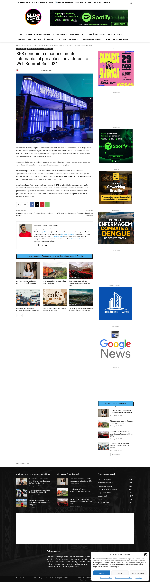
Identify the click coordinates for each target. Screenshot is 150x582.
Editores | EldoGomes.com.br (30, 70)
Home (18, 45)
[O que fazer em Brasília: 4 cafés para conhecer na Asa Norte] (55, 297)
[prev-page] (17, 315)
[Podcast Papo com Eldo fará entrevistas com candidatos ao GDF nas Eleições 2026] (21, 481)
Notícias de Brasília (47, 48)
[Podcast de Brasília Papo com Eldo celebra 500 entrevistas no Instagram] (21, 503)
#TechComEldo (75, 239)
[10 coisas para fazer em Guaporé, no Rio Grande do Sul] (55, 270)
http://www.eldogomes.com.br (42, 229)
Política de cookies (106, 578)
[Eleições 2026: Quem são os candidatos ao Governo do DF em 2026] (81, 270)
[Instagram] (38, 244)
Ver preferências (138, 573)
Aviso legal (139, 578)
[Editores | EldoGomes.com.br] (17, 70)
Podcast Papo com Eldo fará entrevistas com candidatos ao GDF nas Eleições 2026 (39, 481)
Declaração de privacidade (123, 578)
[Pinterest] (42, 204)
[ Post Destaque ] (27, 45)
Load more (115, 454)
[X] (37, 204)
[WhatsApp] (47, 204)
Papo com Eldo (57, 236)
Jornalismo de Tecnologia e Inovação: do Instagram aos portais (119, 446)
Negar (120, 573)
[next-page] (21, 315)
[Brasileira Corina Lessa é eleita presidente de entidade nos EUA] (28, 270)
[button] (146, 554)
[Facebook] (32, 204)
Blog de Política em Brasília (34, 48)
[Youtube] (46, 244)
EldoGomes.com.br (68, 234)
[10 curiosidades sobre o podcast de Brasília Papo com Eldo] (21, 493)
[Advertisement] (54, 337)
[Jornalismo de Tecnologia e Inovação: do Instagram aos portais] (28, 297)
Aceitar (102, 573)
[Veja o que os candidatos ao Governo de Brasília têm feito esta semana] (81, 297)
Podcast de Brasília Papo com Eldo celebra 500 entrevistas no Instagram (39, 502)
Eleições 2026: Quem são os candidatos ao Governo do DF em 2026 (79, 283)
